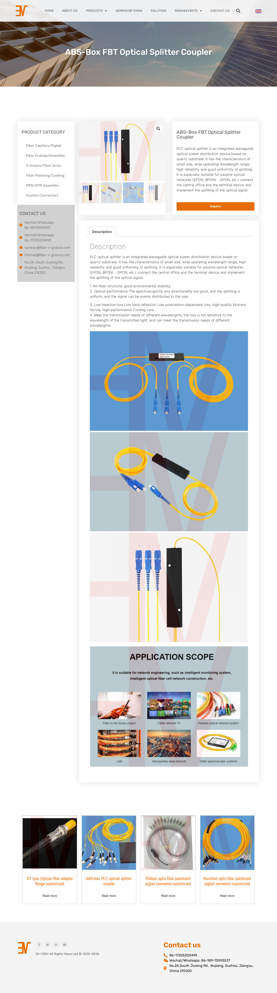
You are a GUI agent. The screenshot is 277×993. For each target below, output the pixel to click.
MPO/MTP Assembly (42, 185)
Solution (158, 11)
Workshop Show (129, 11)
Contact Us (220, 11)
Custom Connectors (42, 195)
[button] (238, 10)
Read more (50, 895)
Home (49, 11)
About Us (69, 11)
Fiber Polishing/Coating (45, 175)
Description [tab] (102, 231)
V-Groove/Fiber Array (43, 165)
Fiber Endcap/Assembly (45, 155)
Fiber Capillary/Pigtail (43, 146)
